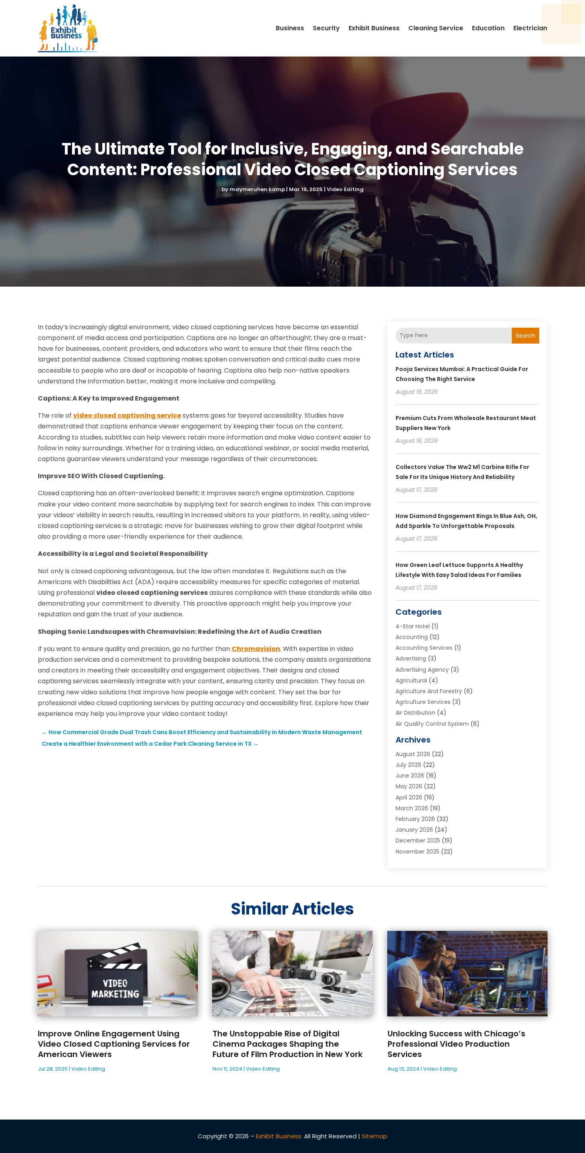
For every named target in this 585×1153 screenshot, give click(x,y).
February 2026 (415, 819)
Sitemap (374, 1136)
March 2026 (412, 808)
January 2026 (414, 830)
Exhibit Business (374, 28)
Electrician (530, 28)
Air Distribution (415, 713)
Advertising (411, 658)
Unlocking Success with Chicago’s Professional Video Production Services (456, 1044)
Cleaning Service (435, 28)
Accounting (412, 637)
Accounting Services (424, 648)
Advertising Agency (422, 670)
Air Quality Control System (432, 724)
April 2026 (409, 797)
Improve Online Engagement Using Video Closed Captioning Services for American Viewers (114, 1044)
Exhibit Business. (279, 1136)
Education (488, 28)
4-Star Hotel (413, 626)
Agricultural (411, 680)
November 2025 (417, 852)
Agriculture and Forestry (429, 691)
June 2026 (410, 776)
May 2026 (409, 786)
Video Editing (345, 189)
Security (326, 28)
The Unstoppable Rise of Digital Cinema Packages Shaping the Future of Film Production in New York (288, 1044)
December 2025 (418, 840)
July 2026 (408, 765)
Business (290, 28)
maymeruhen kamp (257, 189)
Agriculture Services (423, 702)
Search (525, 336)
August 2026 (413, 754)
